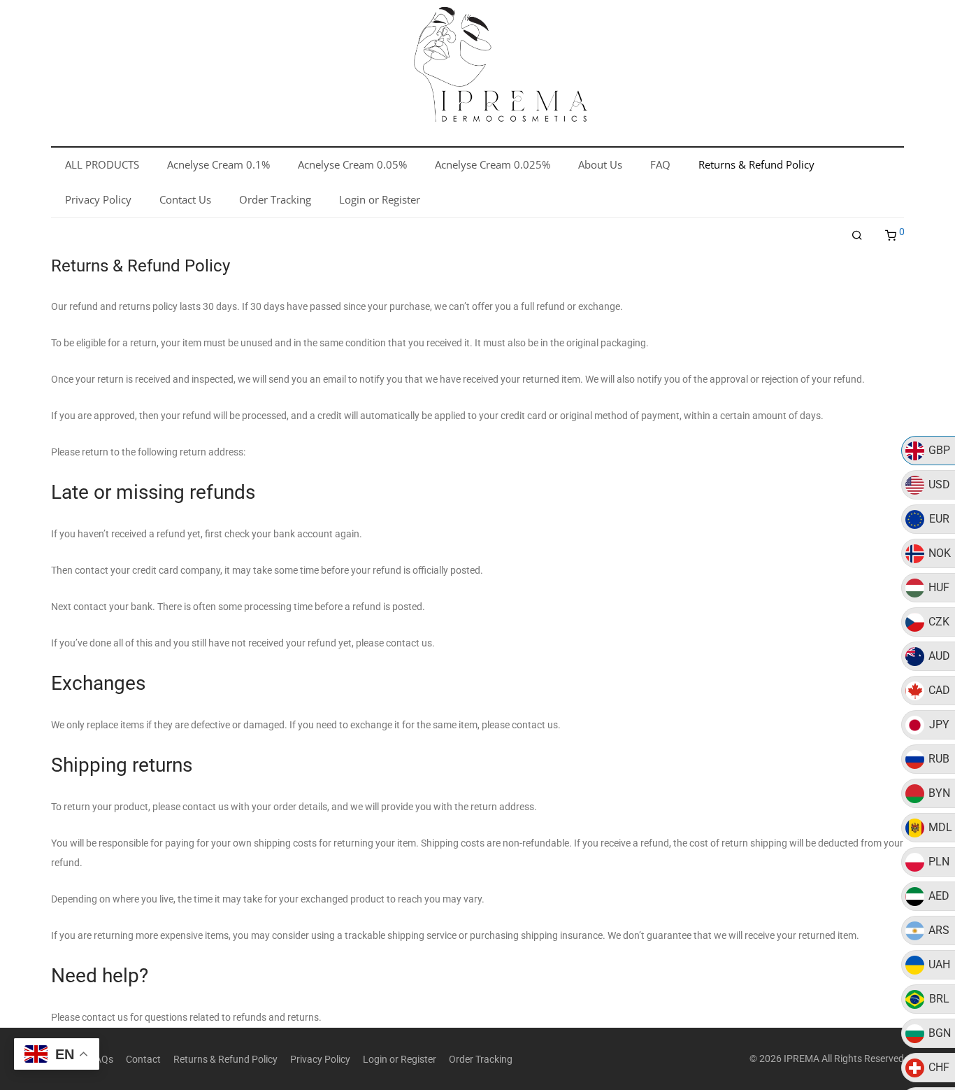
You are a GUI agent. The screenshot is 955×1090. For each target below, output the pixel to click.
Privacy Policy (320, 1059)
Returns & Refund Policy (225, 1059)
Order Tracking (480, 1059)
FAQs (101, 1059)
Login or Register (399, 1059)
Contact (143, 1059)
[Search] (857, 235)
